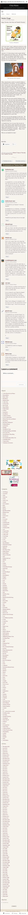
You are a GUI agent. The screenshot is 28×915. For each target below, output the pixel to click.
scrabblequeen (9, 260)
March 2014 (5, 753)
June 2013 (5, 768)
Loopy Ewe (5, 621)
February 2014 (6, 755)
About (7, 14)
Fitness (4, 573)
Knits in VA (5, 612)
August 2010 (5, 826)
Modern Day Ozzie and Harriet (9, 419)
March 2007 (5, 896)
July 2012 (5, 787)
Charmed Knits (6, 524)
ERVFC (4, 560)
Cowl (4, 539)
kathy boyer (8, 201)
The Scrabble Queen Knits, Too (9, 437)
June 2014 (5, 748)
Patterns (4, 645)
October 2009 (6, 843)
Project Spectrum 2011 (8, 650)
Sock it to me (5, 684)
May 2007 (5, 893)
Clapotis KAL (6, 531)
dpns (4, 556)
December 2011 (6, 799)
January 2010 (6, 838)
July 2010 (5, 828)
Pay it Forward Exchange (8, 646)
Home (2, 14)
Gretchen (5, 585)
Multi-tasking (6, 633)
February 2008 (6, 877)
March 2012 (5, 794)
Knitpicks (5, 611)
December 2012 (6, 779)
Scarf (4, 663)
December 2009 (6, 840)
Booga (4, 514)
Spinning (5, 696)
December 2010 (6, 819)
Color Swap (5, 536)
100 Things (5, 492)
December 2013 (6, 758)
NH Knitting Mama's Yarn (8, 636)
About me (5, 497)
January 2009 (6, 858)
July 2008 (5, 869)
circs (4, 529)
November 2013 (6, 760)
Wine (4, 738)
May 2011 (5, 811)
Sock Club (5, 682)
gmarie (7, 310)
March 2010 (5, 835)
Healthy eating (6, 594)
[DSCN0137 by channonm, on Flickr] (14, 76)
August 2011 (5, 806)
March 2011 (5, 814)
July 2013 (5, 767)
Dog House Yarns (6, 549)
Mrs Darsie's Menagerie (8, 422)
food (4, 580)
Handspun (5, 587)
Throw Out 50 (6, 719)
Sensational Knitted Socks (8, 667)
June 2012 (5, 789)
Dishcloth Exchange (7, 544)
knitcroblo (5, 607)
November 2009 (6, 841)
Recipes (4, 658)
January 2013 (6, 777)
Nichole (7, 341)
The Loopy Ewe (6, 432)
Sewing (4, 668)
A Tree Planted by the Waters (9, 393)
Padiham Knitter (6, 424)
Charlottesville (6, 522)
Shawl (4, 672)
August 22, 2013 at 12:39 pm (11, 225)
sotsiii (4, 689)
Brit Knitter (5, 398)
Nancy (7, 353)
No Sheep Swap (6, 638)
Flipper (4, 577)
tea (3, 709)
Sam (4, 662)
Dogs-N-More (6, 407)
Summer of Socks (6, 704)
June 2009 (5, 850)
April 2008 (5, 874)
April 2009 (5, 853)
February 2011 (6, 816)
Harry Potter (5, 590)
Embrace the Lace (6, 558)
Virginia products (6, 728)
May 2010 (5, 831)
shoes (4, 674)
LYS (4, 624)
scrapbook (5, 665)
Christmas (5, 526)
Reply (7, 197)
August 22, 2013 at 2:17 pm (10, 239)
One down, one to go (21, 161)
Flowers (4, 578)
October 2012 (6, 782)
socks (4, 685)
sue (6, 283)
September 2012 (6, 784)
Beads (4, 507)
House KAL (5, 600)
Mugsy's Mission (6, 631)
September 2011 (6, 804)
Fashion (4, 565)
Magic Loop (5, 626)
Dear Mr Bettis (6, 543)
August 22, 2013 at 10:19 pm (11, 312)
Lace (4, 616)
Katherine (8, 169)
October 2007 (6, 884)
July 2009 (5, 848)
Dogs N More (6, 553)
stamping (5, 697)
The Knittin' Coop (7, 429)
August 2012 (5, 785)
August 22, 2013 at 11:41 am (11, 202)
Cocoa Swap (5, 532)
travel (4, 723)
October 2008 (6, 864)
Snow (4, 679)
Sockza (4, 687)
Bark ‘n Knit (5, 397)
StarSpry (5, 427)
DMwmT (15, 152)
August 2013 (5, 765)
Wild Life (14, 14)
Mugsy (4, 629)
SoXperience (5, 691)
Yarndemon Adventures (8, 442)
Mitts (4, 628)
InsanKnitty (5, 414)
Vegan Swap (5, 726)
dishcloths (5, 546)
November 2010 (6, 821)
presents (4, 648)
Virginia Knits (6, 441)
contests (4, 537)
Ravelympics (5, 655)
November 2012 (6, 780)
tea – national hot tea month (9, 711)
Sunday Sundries (6, 706)
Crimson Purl (5, 403)
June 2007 (5, 891)
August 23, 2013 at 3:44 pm (10, 343)
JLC (4, 604)
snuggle (4, 680)
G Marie (4, 410)
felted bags (5, 568)
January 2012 (6, 797)
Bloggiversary (6, 512)
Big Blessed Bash (6, 510)
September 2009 (6, 845)
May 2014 (5, 750)
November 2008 (6, 862)
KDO (4, 606)
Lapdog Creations (6, 415)
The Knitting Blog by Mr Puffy (9, 431)
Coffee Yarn (5, 402)
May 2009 (5, 852)
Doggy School (6, 551)
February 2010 (6, 836)
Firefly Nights (6, 408)
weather (4, 733)
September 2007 (6, 886)
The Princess (5, 436)
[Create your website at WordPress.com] (14, 1)
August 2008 (5, 867)
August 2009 (5, 847)
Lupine (4, 623)
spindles (4, 694)
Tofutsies (5, 721)
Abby (4, 495)
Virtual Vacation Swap (7, 730)
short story (5, 675)
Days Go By (5, 405)
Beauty (4, 509)
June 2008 (5, 870)
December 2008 (6, 860)
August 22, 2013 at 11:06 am (11, 171)
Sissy (4, 677)
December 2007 (6, 881)
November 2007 (6, 882)
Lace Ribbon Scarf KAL (8, 617)
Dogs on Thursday (21, 152)
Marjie (7, 237)
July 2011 (5, 807)
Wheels (4, 735)
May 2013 (5, 770)
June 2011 (5, 809)
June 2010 (5, 830)
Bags (4, 505)
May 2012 (5, 790)
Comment (21, 384)
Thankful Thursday (8, 154)
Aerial (4, 498)
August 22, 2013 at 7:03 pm (10, 284)
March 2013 (5, 773)
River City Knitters (7, 660)
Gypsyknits (5, 412)
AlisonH (7, 224)
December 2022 (6, 746)
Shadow (4, 670)
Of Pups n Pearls (10, 19)
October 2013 (6, 762)
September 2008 (6, 865)
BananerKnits (6, 395)
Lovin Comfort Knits (7, 417)
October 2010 (6, 823)
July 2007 (5, 889)
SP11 (4, 692)
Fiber (4, 570)
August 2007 (5, 887)
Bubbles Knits (6, 400)
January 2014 (6, 756)
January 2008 (6, 879)
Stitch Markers (6, 702)
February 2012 (6, 796)
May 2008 (5, 872)
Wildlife (4, 736)
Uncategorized (6, 725)
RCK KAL (5, 657)
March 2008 (5, 875)
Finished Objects (6, 572)
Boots (4, 517)
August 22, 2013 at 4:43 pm (10, 261)
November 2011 (6, 801)
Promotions (5, 651)
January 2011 (6, 818)
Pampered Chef (6, 643)
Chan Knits (14, 5)
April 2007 (5, 894)
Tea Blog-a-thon (6, 713)
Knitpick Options (6, 609)
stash (4, 699)
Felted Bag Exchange (7, 566)
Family (4, 563)
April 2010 (5, 833)
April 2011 (5, 813)
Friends (4, 583)
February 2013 (6, 775)
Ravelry (4, 653)
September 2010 (6, 824)
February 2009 (6, 857)
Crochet (4, 541)
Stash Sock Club (6, 701)
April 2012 (5, 792)
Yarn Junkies (5, 740)
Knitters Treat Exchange (8, 614)
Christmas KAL (6, 527)
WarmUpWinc (6, 731)
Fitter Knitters (6, 575)
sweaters (4, 708)
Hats (4, 592)
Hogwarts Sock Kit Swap (8, 597)
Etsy (4, 561)
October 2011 (6, 802)
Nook (4, 640)
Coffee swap (5, 534)
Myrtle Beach (6, 634)
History (4, 595)
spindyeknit (5, 425)
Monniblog (5, 420)
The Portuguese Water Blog (8, 434)
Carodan (5, 520)
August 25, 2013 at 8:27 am (10, 355)
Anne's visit (5, 500)
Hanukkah (5, 589)
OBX (4, 641)
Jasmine (4, 602)
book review (5, 515)
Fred (2, 154)
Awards (4, 502)
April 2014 (5, 751)
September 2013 (6, 763)
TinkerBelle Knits (6, 439)
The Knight (5, 718)
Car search (5, 519)
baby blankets (6, 503)
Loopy (4, 619)
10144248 (5, 493)
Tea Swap (5, 714)
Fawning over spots (7, 161)
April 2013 (5, 772)
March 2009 (5, 855)
